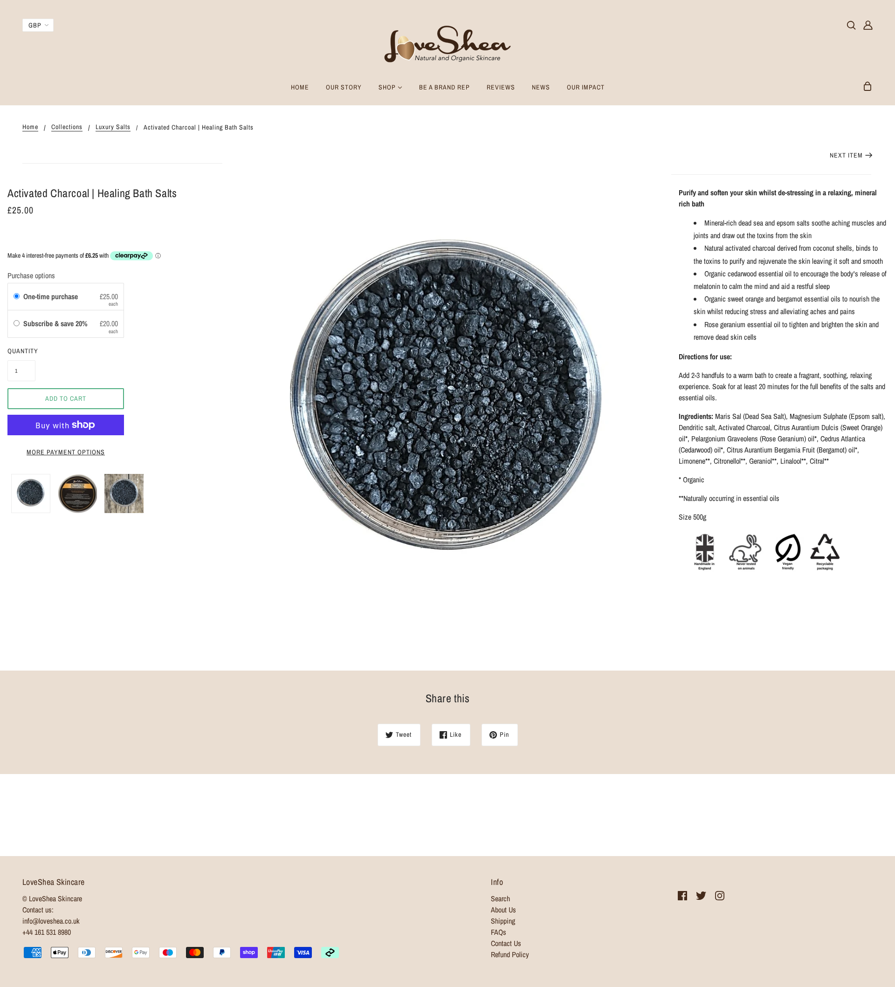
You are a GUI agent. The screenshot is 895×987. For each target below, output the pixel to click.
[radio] (17, 297)
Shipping (503, 921)
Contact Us (506, 943)
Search (500, 898)
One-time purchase (50, 296)
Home (30, 127)
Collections (67, 127)
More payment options (66, 452)
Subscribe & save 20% (56, 323)
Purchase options (31, 275)
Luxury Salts (113, 127)
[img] (851, 24)
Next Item (846, 155)
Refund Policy (510, 954)
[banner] (447, 41)
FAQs (498, 932)
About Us (503, 910)
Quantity (21, 351)
